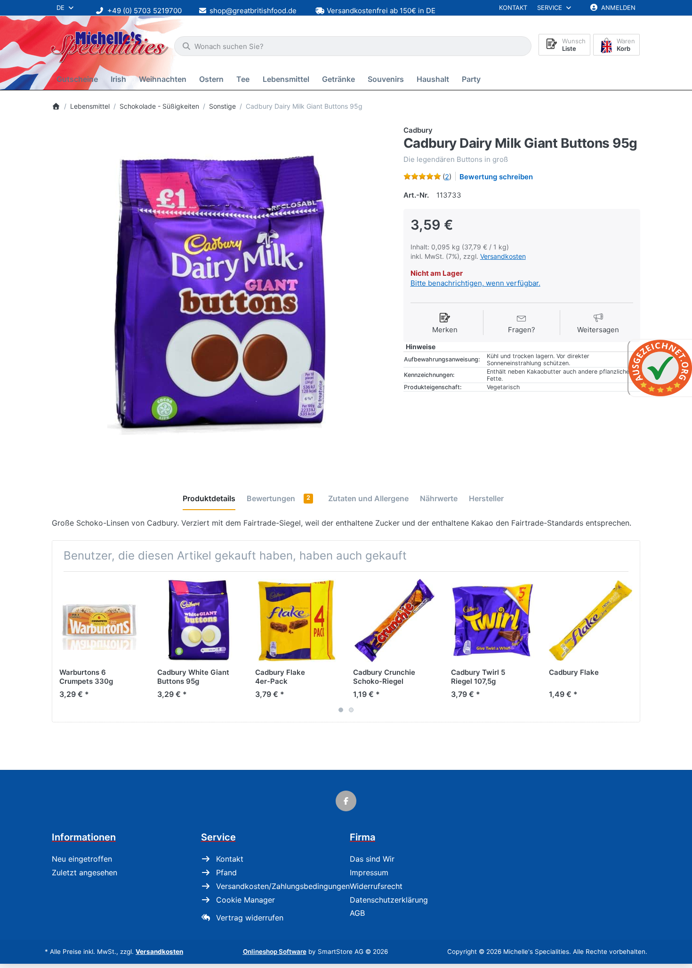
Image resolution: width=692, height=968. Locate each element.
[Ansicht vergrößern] (220, 294)
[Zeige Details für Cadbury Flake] (590, 620)
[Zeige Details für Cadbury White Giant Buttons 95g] (199, 620)
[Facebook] (346, 801)
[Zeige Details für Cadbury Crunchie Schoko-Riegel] (394, 620)
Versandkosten (503, 256)
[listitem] (220, 294)
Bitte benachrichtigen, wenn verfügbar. (475, 283)
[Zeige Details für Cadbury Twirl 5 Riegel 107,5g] (492, 620)
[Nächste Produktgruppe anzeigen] (629, 647)
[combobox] (352, 46)
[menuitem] (79, 79)
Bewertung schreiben (496, 176)
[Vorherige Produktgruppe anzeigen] (62, 647)
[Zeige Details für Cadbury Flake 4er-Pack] (296, 620)
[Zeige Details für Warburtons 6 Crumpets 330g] (101, 620)
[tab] (209, 499)
